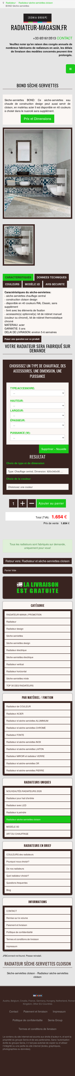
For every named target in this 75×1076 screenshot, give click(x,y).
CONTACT (11, 910)
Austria (6, 1000)
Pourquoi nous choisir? (17, 861)
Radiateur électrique (16, 650)
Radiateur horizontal (16, 671)
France (31, 1000)
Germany (40, 1000)
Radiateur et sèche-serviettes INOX (23, 741)
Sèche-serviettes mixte (17, 678)
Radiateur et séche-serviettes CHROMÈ (26, 727)
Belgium (15, 1000)
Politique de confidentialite (28, 1020)
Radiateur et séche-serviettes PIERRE (25, 770)
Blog (8, 889)
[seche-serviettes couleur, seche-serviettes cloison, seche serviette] (37, 173)
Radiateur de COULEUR (18, 706)
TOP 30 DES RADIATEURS (19, 685)
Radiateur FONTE (15, 734)
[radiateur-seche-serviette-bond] (19, 244)
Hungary (50, 1000)
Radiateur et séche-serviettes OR (22, 763)
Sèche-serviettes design (18, 643)
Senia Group (55, 1020)
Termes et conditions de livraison (22, 939)
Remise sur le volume (17, 917)
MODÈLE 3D (12, 826)
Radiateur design (14, 628)
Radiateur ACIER (14, 713)
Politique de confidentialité (19, 932)
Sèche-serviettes (14, 635)
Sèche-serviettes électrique (19, 657)
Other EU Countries (42, 1003)
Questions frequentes (16, 882)
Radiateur (11, 2)
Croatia (23, 1000)
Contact (13, 1011)
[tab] (18, 277)
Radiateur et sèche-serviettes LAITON (25, 748)
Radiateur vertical (15, 664)
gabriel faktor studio (58, 1057)
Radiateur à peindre (16, 812)
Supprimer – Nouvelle (53, 449)
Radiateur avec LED (16, 805)
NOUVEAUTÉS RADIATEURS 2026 (24, 791)
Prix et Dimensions (37, 118)
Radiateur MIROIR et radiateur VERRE (25, 756)
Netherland (61, 1000)
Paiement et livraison (16, 924)
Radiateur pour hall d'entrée (20, 798)
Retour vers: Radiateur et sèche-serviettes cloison (37, 561)
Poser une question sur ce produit (22, 339)
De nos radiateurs (15, 868)
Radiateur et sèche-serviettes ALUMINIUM (27, 720)
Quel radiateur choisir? (17, 875)
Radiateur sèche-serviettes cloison (36, 2)
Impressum (11, 946)
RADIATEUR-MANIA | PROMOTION (24, 614)
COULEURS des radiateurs (19, 854)
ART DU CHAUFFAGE (17, 833)
